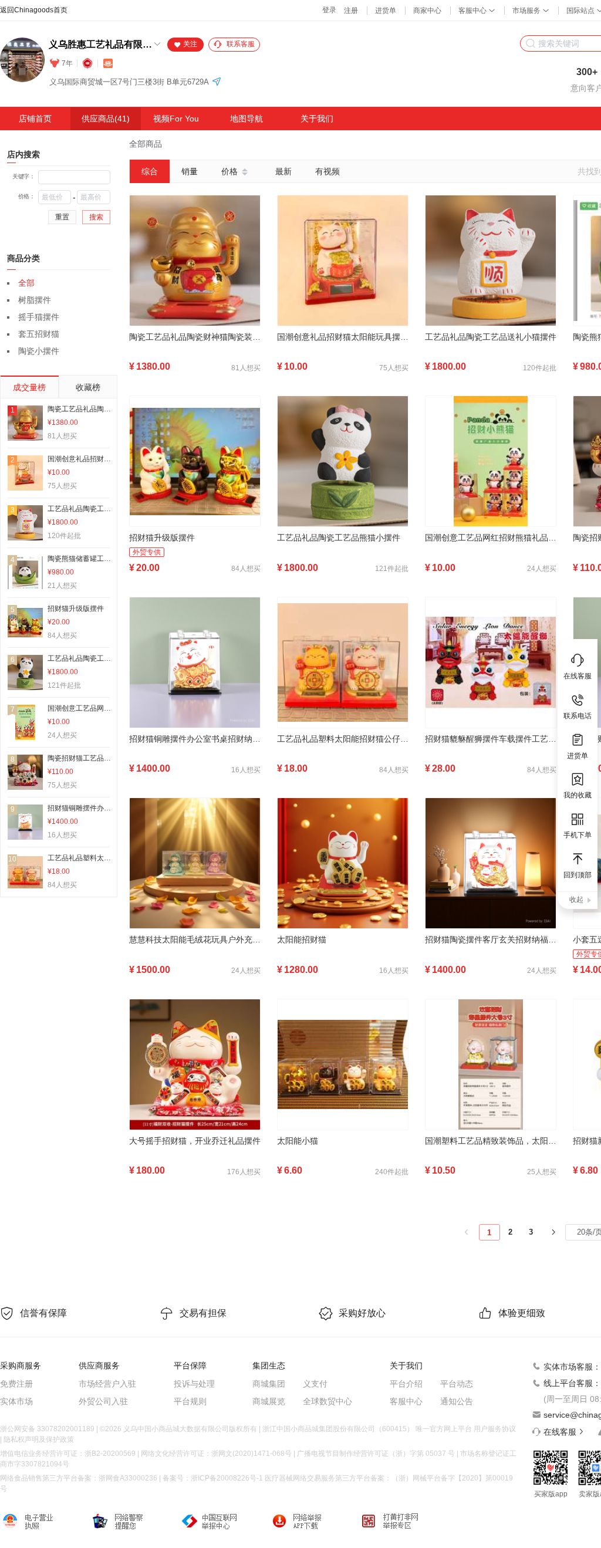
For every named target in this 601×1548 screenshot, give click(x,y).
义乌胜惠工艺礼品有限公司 (100, 44)
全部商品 (145, 143)
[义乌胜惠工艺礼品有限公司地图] (216, 82)
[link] (145, 144)
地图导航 (246, 118)
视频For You (176, 118)
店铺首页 (35, 118)
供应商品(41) (106, 118)
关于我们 (316, 118)
